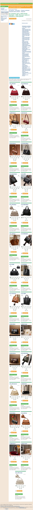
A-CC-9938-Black (24, 233)
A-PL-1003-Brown (24, 83)
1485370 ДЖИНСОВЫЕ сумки (26, 30)
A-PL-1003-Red (12, 83)
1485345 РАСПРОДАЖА (25, 55)
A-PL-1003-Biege (12, 204)
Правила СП (3, 19)
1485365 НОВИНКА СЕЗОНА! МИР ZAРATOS (26, 50)
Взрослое (23, 11)
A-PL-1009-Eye (12, 233)
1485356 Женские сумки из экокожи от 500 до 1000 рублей (26, 39)
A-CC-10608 (23, 293)
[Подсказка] (26, 140)
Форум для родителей (13, 3)
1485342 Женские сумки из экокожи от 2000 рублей (26, 37)
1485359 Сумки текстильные (26, 69)
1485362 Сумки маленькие (26, 66)
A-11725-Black (24, 264)
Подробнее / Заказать (13, 105)
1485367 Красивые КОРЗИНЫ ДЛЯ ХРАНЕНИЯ (26, 46)
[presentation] (24, 23)
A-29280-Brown (12, 112)
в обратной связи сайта (22, 507)
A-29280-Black (24, 383)
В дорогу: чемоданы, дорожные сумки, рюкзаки (19, 11)
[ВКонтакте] (9, 24)
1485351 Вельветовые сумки (26, 29)
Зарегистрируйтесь (6, 11)
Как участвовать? (4, 15)
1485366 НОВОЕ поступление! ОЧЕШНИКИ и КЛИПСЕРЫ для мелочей (26, 52)
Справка (2, 20)
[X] (11, 24)
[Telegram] (14, 24)
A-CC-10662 (11, 264)
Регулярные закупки (4, 9)
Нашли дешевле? (28, 18)
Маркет (18, 3)
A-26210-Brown (12, 353)
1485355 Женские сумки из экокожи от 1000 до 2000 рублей (26, 35)
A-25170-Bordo (24, 112)
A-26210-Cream (24, 324)
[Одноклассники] (10, 24)
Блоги (8, 3)
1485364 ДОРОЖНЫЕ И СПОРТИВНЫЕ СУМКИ (25, 31)
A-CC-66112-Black (24, 143)
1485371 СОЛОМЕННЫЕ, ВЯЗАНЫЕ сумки (25, 61)
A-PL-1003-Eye (24, 413)
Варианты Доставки (4, 17)
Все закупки (11, 10)
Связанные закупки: (26, 26)
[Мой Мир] (13, 24)
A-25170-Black (12, 413)
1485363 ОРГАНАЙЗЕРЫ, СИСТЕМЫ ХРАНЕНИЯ (25, 54)
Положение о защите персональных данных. (7, 506)
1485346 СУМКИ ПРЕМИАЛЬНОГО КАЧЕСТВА (26, 68)
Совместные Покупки (4, 3)
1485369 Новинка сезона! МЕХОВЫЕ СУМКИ (26, 48)
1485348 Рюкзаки (24, 59)
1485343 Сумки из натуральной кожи (25, 65)
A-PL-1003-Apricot (13, 383)
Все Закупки (3, 8)
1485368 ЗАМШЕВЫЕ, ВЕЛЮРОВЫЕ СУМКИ (25, 42)
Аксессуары (17, 10)
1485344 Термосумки (25, 72)
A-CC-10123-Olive (24, 353)
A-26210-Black (12, 324)
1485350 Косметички (25, 44)
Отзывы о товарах (13, 18)
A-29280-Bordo (12, 443)
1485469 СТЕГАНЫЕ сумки (26, 62)
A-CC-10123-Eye (12, 293)
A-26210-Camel (24, 443)
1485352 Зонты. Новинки (25, 43)
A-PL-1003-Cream (18, 472)
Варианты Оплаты (3, 18)
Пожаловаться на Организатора (26, 20)
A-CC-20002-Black (24, 204)
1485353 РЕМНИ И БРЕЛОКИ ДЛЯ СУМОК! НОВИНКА (26, 58)
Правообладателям (17, 506)
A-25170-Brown (12, 143)
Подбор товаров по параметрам (14, 77)
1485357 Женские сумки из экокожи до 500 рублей (26, 33)
